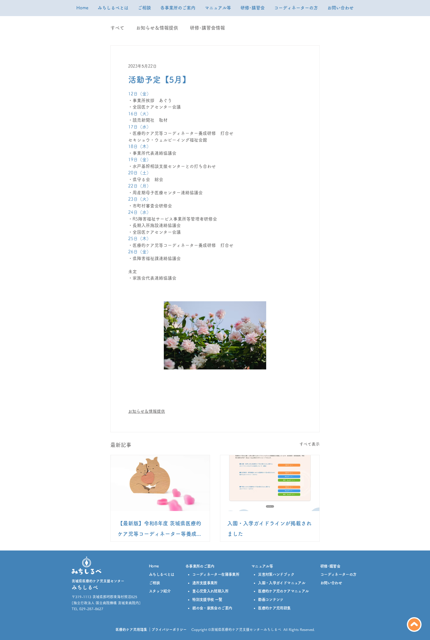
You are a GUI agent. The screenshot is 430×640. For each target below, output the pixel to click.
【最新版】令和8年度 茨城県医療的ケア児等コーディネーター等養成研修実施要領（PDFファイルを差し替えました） (160, 530)
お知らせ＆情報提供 (157, 27)
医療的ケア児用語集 (131, 629)
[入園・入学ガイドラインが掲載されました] (269, 483)
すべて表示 (309, 444)
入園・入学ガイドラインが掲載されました (269, 528)
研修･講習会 (330, 566)
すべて (117, 27)
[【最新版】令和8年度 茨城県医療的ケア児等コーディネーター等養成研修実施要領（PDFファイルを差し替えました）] (160, 483)
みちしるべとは (161, 574)
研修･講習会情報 (207, 27)
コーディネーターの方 (338, 574)
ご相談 (154, 583)
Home (154, 566)
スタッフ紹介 (160, 591)
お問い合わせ (331, 583)
